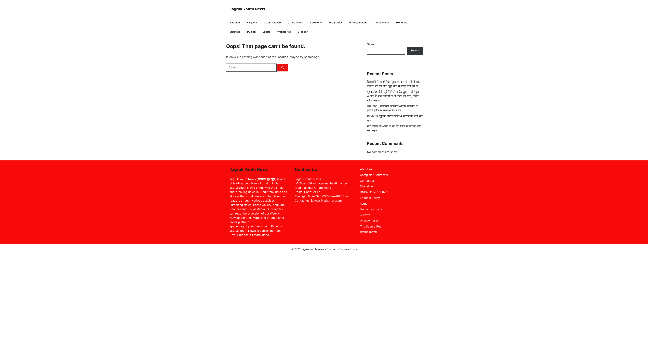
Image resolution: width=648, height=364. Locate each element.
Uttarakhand (295, 22)
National (235, 22)
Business (235, 31)
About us (366, 169)
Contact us (367, 180)
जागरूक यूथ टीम (368, 232)
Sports (266, 31)
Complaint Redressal (374, 175)
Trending (401, 22)
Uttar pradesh (272, 22)
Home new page (371, 209)
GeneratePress (348, 249)
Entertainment (358, 22)
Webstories (284, 31)
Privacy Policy (369, 220)
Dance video (381, 22)
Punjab (251, 31)
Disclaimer (367, 186)
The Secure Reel (371, 226)
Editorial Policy (370, 198)
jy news (365, 215)
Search (371, 44)
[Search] (282, 67)
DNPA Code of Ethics (374, 192)
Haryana (252, 22)
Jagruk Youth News (247, 9)
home (364, 203)
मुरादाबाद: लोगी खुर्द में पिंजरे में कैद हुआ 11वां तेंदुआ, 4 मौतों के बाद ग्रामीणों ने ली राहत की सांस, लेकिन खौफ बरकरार (393, 96)
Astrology (316, 22)
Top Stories (336, 22)
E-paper (303, 31)
